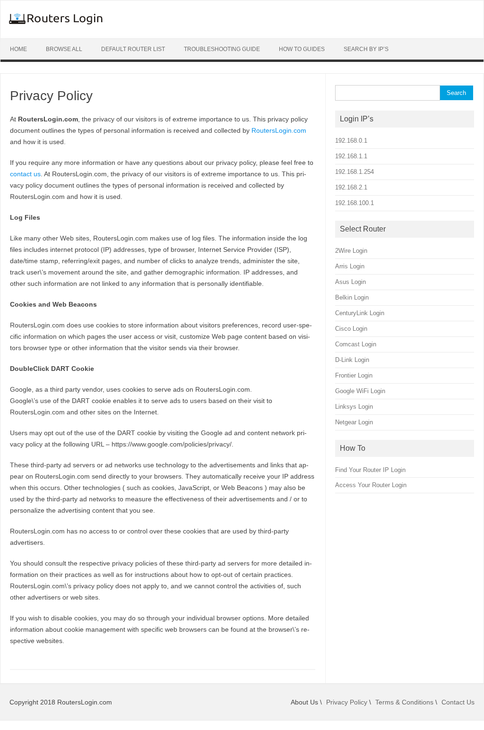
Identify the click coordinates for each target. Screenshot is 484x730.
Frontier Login (353, 375)
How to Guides (302, 49)
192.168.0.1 (351, 140)
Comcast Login (355, 344)
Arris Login (349, 266)
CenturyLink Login (359, 313)
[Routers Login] (56, 22)
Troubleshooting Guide (222, 49)
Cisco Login (351, 328)
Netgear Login (354, 422)
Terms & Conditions (404, 702)
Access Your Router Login (370, 485)
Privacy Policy (346, 702)
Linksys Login (354, 406)
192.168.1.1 (351, 156)
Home (18, 49)
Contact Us (458, 702)
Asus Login (350, 281)
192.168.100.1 (354, 202)
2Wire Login (351, 250)
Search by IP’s (366, 49)
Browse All (64, 49)
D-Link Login (352, 359)
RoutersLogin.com (278, 130)
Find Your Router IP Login (370, 469)
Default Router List (133, 49)
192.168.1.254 (354, 171)
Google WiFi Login (360, 391)
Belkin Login (352, 297)
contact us (25, 174)
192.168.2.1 (351, 187)
